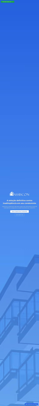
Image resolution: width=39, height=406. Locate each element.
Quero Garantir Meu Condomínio (19, 211)
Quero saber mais (19, 214)
